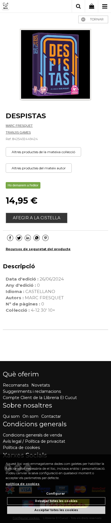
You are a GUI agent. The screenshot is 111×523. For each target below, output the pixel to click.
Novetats (40, 385)
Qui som (11, 416)
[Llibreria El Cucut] (23, 6)
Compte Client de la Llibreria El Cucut (40, 397)
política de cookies (23, 484)
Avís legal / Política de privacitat (34, 441)
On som (30, 416)
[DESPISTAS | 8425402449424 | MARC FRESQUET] (55, 65)
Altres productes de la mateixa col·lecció (43, 152)
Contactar (51, 416)
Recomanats (15, 385)
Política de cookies (21, 447)
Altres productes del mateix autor (39, 168)
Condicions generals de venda (32, 435)
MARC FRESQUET (19, 125)
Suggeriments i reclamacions (32, 391)
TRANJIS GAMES (18, 132)
